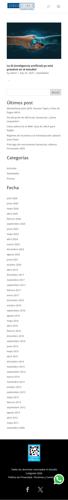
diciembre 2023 (15, 249)
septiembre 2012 (16, 407)
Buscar (55, 92)
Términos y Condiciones (47, 477)
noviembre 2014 (16, 366)
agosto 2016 (13, 315)
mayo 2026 (13, 208)
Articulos (12, 168)
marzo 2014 (13, 376)
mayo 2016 (13, 320)
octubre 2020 (14, 264)
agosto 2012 (13, 412)
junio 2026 (12, 203)
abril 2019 (12, 269)
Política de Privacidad (20, 477)
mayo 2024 (13, 234)
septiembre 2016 (16, 310)
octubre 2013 (14, 387)
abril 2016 (12, 325)
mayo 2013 (13, 397)
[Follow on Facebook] (27, 489)
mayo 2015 (13, 351)
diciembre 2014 (15, 361)
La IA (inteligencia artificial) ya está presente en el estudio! (30, 67)
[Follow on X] (40, 489)
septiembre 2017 (16, 285)
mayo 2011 (13, 422)
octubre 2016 (14, 305)
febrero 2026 (14, 218)
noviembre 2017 (16, 279)
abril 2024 (12, 239)
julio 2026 (12, 198)
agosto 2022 (13, 254)
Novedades (42, 73)
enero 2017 (13, 295)
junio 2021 (12, 259)
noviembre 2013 (16, 381)
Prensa (11, 178)
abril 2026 (12, 213)
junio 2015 (12, 346)
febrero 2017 (14, 290)
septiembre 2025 (16, 223)
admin (13, 73)
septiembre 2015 (16, 341)
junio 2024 (12, 228)
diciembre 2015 (15, 336)
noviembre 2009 (16, 427)
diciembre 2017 (15, 274)
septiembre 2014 (16, 371)
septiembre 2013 (16, 392)
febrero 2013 (14, 402)
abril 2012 (12, 417)
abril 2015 (12, 356)
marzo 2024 (13, 244)
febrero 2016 (14, 330)
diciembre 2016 (15, 300)
